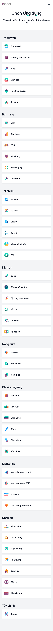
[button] (49, 4)
